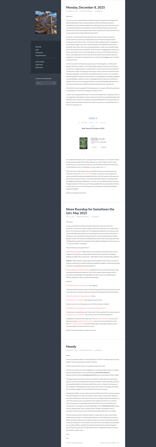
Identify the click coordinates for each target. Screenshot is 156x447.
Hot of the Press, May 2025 (74, 300)
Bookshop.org (70, 314)
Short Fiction (39, 67)
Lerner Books (80, 314)
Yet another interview (77, 324)
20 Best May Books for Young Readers (78, 296)
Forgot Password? (40, 55)
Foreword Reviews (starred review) (77, 270)
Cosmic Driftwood (77, 442)
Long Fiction (39, 64)
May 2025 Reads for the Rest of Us (77, 285)
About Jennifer (39, 62)
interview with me (103, 318)
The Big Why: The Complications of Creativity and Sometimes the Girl (86, 308)
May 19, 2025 (70, 216)
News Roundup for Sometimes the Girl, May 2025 (90, 211)
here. (104, 167)
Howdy (71, 346)
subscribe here (86, 174)
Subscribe (38, 47)
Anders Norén (111, 442)
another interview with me (86, 321)
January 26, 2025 (71, 350)
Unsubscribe (39, 52)
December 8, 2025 (72, 11)
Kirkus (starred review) (73, 252)
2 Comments (98, 11)
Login (37, 50)
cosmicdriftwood (86, 11)
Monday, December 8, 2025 (85, 7)
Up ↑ (118, 442)
